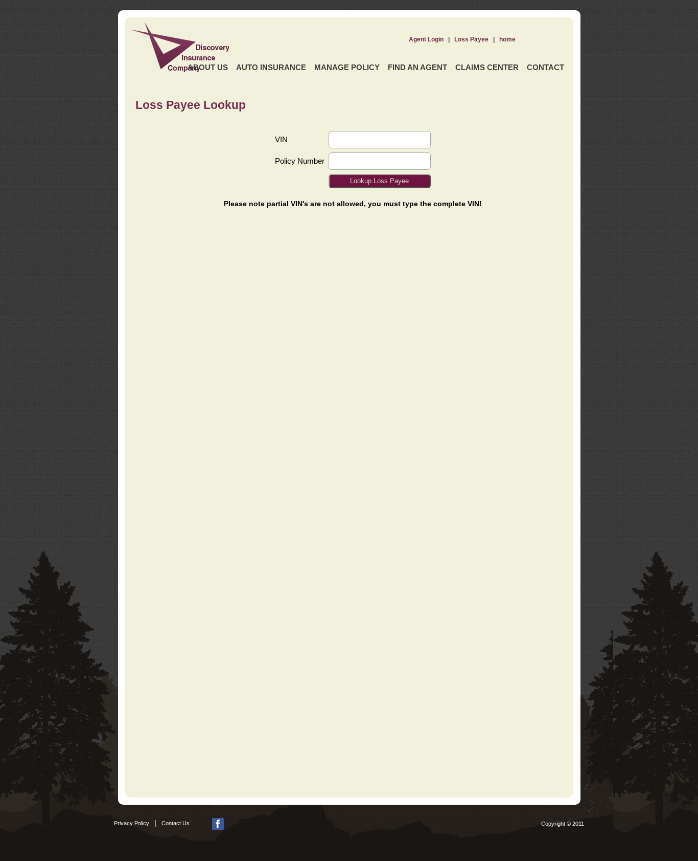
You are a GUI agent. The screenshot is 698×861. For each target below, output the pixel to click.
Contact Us (175, 823)
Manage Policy (347, 67)
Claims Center (487, 67)
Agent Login (426, 39)
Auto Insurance (271, 67)
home (507, 39)
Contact (545, 67)
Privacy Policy (131, 823)
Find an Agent (417, 67)
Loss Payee (471, 39)
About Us (208, 67)
